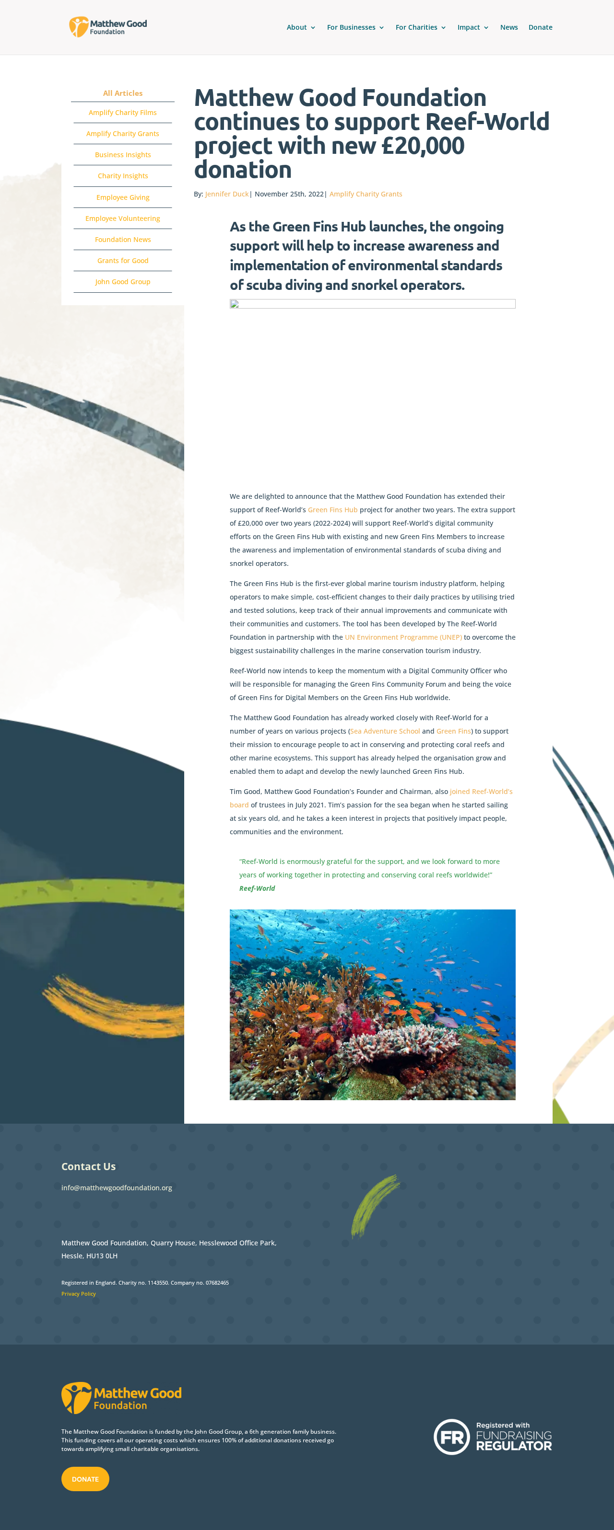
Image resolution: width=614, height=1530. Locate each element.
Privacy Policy (78, 1293)
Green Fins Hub (333, 509)
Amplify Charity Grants (366, 193)
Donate (541, 28)
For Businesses (351, 28)
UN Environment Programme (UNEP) (403, 637)
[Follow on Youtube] (146, 1211)
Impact (469, 28)
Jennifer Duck (227, 193)
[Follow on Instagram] (126, 1211)
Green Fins (454, 731)
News (509, 28)
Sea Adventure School (385, 731)
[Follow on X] (88, 1211)
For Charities (416, 28)
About (297, 28)
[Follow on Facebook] (69, 1211)
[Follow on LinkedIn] (107, 1211)
